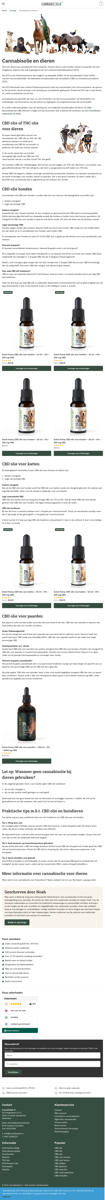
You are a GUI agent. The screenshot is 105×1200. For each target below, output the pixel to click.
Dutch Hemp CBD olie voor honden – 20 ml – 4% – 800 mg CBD (77, 441)
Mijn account (60, 1113)
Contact (58, 1110)
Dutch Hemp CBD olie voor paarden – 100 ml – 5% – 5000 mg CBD (26, 748)
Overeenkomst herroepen (66, 1128)
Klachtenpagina (62, 1131)
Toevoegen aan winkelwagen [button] (27, 368)
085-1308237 (11, 1136)
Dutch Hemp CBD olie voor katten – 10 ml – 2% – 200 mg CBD (25, 593)
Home (4, 10)
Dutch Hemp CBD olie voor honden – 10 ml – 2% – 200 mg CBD (25, 356)
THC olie (6, 1160)
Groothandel (8, 1154)
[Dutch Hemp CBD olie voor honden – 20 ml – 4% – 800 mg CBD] (78, 405)
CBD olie (58, 1148)
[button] (101, 4)
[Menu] (6, 4)
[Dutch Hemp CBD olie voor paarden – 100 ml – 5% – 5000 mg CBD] (26, 713)
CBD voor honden (63, 1157)
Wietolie (6, 1157)
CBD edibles (60, 1163)
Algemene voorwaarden (65, 1119)
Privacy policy (61, 1122)
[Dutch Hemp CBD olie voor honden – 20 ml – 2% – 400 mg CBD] (26, 405)
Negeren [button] (7, 1196)
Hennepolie (7, 1166)
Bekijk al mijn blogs (17, 922)
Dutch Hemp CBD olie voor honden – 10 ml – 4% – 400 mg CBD (77, 356)
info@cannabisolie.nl (13, 1133)
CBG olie (58, 1154)
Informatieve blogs (10, 1148)
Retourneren (60, 1125)
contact (57, 880)
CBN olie (58, 1151)
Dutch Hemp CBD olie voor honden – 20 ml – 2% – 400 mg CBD (25, 441)
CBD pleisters (61, 1166)
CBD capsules (61, 1169)
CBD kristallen (61, 1175)
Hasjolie (5, 1169)
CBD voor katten (62, 1160)
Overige (13, 10)
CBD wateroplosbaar (64, 1172)
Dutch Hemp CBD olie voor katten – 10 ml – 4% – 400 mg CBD (77, 593)
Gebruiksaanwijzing (11, 1151)
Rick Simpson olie (10, 1163)
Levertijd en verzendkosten (67, 1116)
